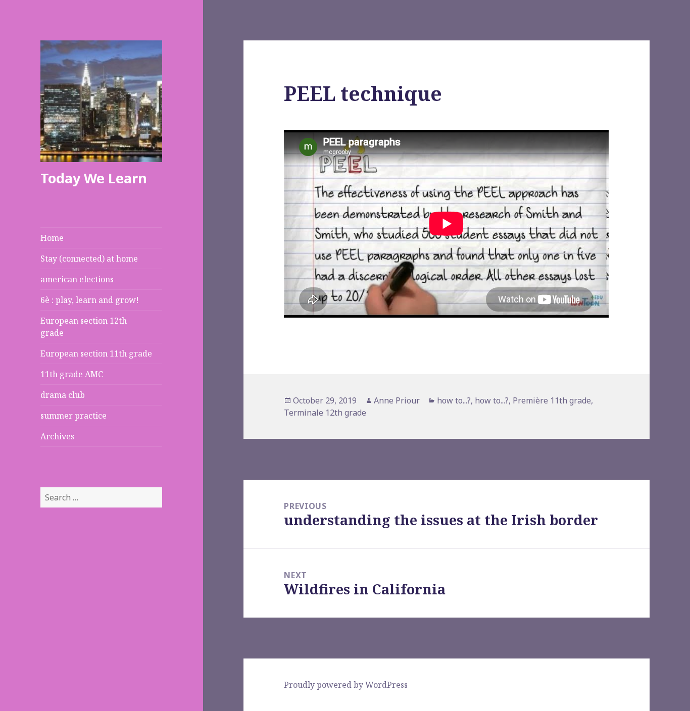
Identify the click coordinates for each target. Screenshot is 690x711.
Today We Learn (93, 178)
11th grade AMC (71, 374)
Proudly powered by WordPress (346, 684)
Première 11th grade (552, 400)
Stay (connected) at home (89, 258)
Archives (57, 436)
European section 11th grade (96, 353)
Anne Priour (397, 400)
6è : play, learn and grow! (89, 300)
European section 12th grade (83, 326)
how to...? (454, 400)
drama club (62, 394)
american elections (77, 279)
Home (52, 237)
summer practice (73, 415)
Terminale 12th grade (325, 412)
